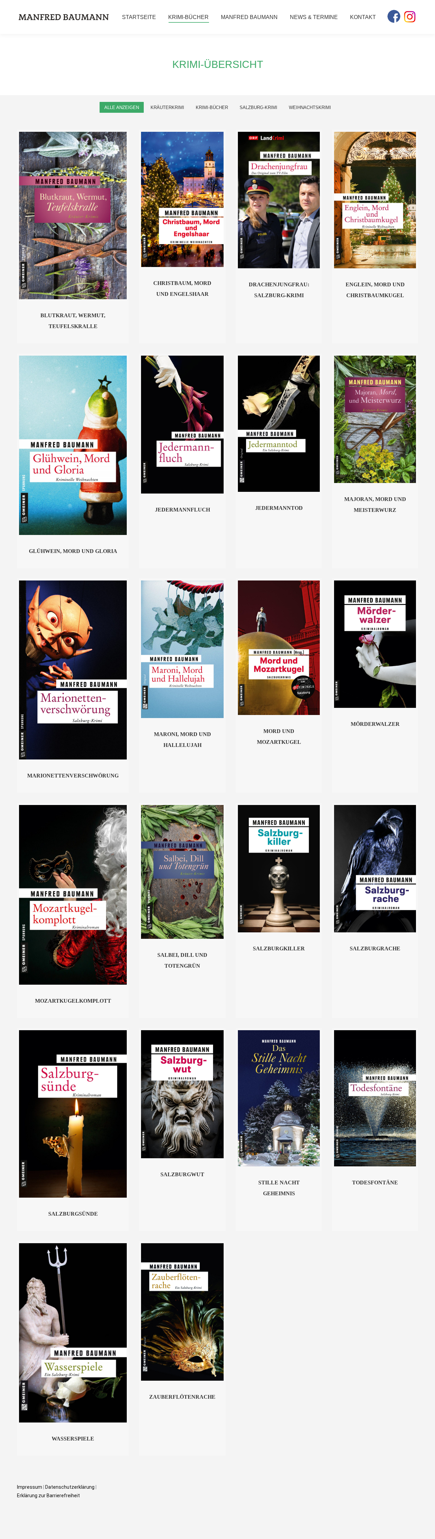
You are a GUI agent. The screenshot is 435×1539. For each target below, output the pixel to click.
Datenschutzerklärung (70, 1487)
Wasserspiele (73, 1439)
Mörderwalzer (375, 724)
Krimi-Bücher (212, 107)
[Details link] (82, 215)
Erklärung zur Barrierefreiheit (48, 1495)
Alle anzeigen (121, 107)
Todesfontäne (375, 1182)
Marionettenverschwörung (73, 776)
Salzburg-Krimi (258, 107)
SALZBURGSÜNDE (73, 1214)
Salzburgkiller (279, 948)
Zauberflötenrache (182, 1397)
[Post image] (73, 215)
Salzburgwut (182, 1174)
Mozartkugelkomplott (73, 1001)
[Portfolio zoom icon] (63, 215)
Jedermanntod (279, 508)
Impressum (29, 1487)
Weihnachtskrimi (310, 107)
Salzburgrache (375, 948)
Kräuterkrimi (167, 107)
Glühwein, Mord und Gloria (73, 551)
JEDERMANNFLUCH (182, 510)
